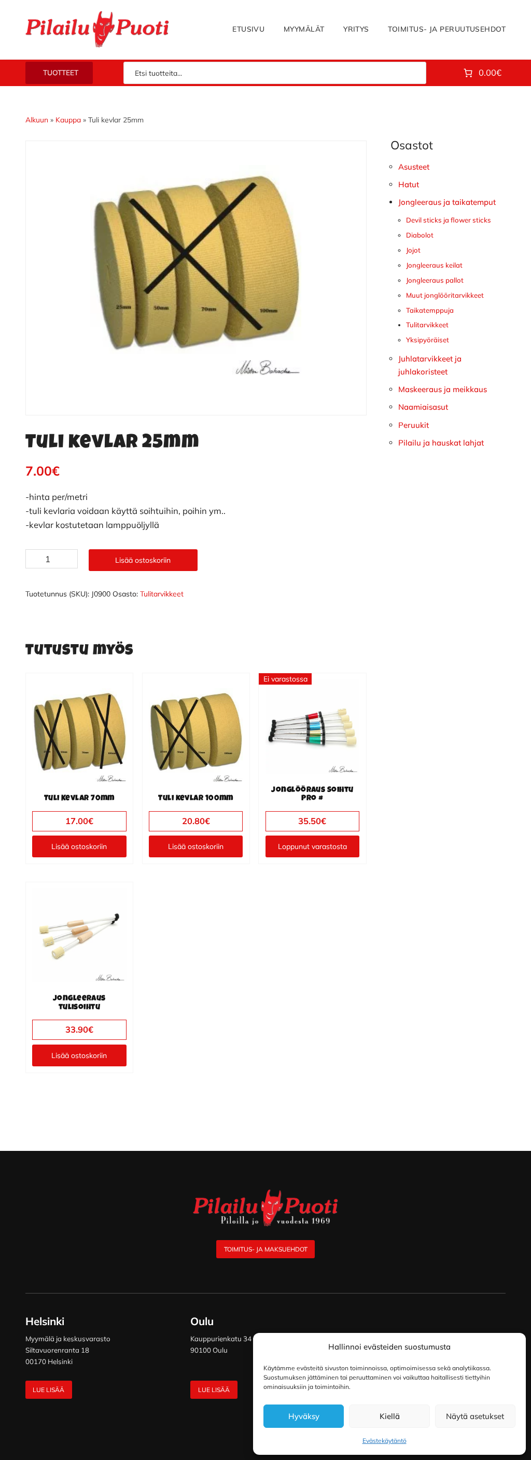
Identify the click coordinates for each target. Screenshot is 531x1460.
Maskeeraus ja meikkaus (442, 389)
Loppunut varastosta (312, 846)
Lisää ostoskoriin (143, 560)
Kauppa (68, 119)
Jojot (413, 250)
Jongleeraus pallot (435, 280)
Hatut (408, 184)
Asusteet (413, 167)
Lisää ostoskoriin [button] (79, 846)
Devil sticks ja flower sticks (448, 220)
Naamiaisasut (423, 407)
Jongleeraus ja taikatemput (447, 202)
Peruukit (413, 425)
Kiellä (390, 1416)
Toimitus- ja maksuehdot (266, 1249)
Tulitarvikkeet (162, 594)
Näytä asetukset (475, 1416)
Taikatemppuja (430, 310)
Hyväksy (303, 1416)
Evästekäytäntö (384, 1440)
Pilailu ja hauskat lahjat (441, 443)
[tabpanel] (196, 270)
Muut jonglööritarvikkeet (445, 295)
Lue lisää (48, 1390)
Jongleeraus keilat (434, 265)
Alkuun (36, 119)
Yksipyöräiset (427, 340)
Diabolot (420, 235)
